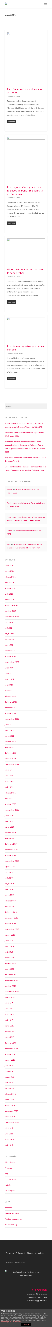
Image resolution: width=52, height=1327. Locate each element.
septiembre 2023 (12, 662)
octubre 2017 (10, 986)
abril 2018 (9, 952)
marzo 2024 (9, 639)
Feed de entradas (12, 1213)
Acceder (8, 1207)
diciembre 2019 (11, 844)
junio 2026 (9, 565)
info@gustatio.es (40, 1301)
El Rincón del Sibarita (24, 1253)
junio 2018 (9, 940)
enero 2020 (9, 838)
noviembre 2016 (11, 1048)
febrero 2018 (10, 963)
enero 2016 (9, 1099)
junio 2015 (9, 1134)
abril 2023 (9, 685)
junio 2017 (9, 1009)
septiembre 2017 (12, 992)
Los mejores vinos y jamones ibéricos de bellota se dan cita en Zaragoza (25, 190)
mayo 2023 (9, 679)
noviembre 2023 (11, 651)
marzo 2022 (9, 736)
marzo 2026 (9, 571)
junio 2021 (9, 776)
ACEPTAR (26, 1325)
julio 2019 (9, 872)
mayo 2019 (9, 884)
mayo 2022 (9, 730)
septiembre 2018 (12, 929)
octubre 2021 (10, 759)
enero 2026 (9, 582)
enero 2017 (9, 1037)
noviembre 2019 (11, 849)
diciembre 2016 (11, 1043)
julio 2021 (9, 770)
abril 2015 (9, 1145)
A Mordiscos (10, 1162)
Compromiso (20, 1262)
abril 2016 (9, 1082)
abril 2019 (9, 889)
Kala (8, 544)
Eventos (9, 1262)
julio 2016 (9, 1065)
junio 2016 (9, 1071)
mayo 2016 (9, 1077)
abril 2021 (9, 787)
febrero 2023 (10, 696)
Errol (9, 503)
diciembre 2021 (11, 753)
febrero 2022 (10, 741)
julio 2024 (9, 622)
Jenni (9, 517)
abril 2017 (9, 1020)
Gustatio (12, 96)
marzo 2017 (9, 1026)
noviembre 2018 (11, 918)
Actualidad (39, 1253)
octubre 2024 (10, 611)
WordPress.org (11, 1225)
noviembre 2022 (11, 707)
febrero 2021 (10, 793)
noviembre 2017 (11, 980)
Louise (9, 530)
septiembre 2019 (12, 861)
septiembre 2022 (12, 719)
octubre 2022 (10, 713)
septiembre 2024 (12, 616)
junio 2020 (9, 815)
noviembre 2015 (11, 1111)
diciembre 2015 (11, 1105)
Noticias (17, 96)
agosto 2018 (10, 935)
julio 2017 (9, 1003)
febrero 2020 (10, 832)
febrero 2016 (10, 1094)
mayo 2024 (9, 634)
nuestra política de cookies (11, 1322)
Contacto (10, 1253)
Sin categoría (10, 1190)
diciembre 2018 (11, 912)
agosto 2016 (10, 1060)
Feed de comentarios (13, 1219)
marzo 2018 (9, 957)
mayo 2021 (9, 781)
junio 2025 (9, 594)
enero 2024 (9, 645)
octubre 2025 (10, 588)
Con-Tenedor (19, 353)
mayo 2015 (9, 1139)
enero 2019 (9, 906)
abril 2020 (9, 821)
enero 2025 (9, 599)
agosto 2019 (10, 867)
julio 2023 (9, 668)
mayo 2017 (9, 1014)
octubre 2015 (10, 1117)
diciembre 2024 (11, 605)
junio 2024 (9, 628)
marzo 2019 (9, 895)
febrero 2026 (10, 577)
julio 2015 (9, 1128)
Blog (6, 1173)
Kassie (9, 489)
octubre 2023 (10, 656)
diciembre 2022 (11, 702)
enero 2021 (9, 798)
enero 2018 (9, 969)
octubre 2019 (10, 855)
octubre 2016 (10, 1054)
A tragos (18, 276)
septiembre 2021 (12, 764)
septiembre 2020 (12, 810)
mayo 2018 (9, 946)
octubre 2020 (10, 804)
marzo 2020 (9, 827)
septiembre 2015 (12, 1122)
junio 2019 (9, 878)
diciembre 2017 (11, 974)
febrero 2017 (10, 1031)
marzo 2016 (9, 1088)
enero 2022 (9, 747)
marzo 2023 (9, 690)
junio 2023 (9, 673)
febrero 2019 (10, 901)
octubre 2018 (10, 923)
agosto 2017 (10, 997)
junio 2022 (9, 724)
